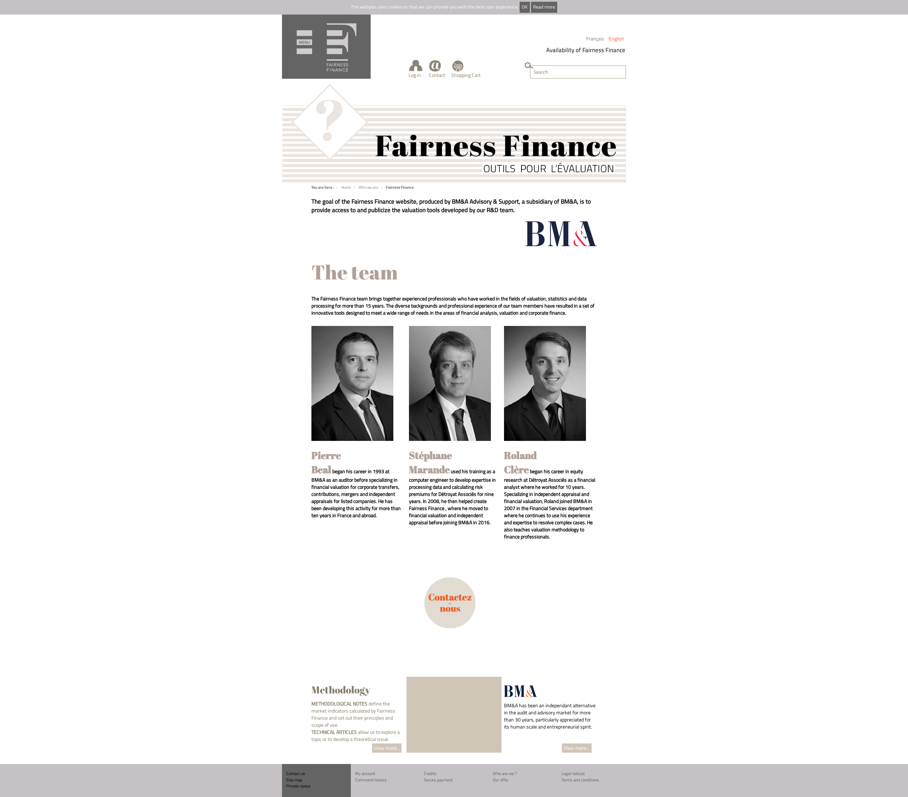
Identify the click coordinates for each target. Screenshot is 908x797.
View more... (387, 748)
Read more (544, 7)
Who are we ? (505, 773)
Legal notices (573, 773)
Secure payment (438, 779)
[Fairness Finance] (326, 47)
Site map (294, 779)
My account (365, 773)
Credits (430, 773)
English (616, 38)
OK (524, 7)
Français (595, 38)
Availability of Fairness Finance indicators (590, 50)
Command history (371, 779)
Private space (298, 785)
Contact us (295, 773)
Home (346, 187)
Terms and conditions (580, 779)
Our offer (501, 779)
